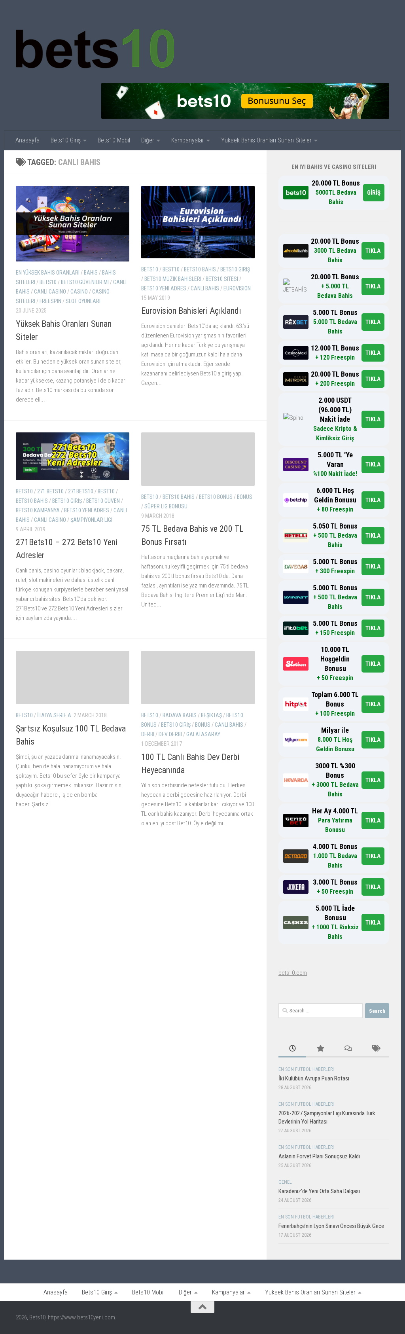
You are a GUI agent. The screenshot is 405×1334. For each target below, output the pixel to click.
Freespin (50, 301)
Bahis (91, 272)
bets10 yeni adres (163, 288)
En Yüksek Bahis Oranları (47, 272)
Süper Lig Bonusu (165, 506)
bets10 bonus (216, 497)
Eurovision (237, 288)
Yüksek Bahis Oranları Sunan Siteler (266, 140)
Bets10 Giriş (66, 140)
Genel (285, 1182)
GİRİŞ (373, 192)
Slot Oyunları (83, 301)
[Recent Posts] (292, 1048)
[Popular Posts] (320, 1048)
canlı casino (50, 291)
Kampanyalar (187, 140)
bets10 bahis (200, 269)
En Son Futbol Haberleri (306, 1069)
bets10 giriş (235, 269)
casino (79, 291)
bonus (244, 497)
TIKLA (372, 250)
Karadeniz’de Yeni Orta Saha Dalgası (319, 1191)
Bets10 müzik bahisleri (172, 279)
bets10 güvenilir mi (85, 282)
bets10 (48, 282)
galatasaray (203, 734)
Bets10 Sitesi (222, 279)
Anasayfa (27, 140)
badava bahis (180, 715)
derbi (147, 734)
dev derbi (170, 734)
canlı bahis (205, 288)
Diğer (147, 140)
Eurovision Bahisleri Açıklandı (191, 311)
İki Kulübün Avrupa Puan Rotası (313, 1078)
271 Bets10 (50, 491)
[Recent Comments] (347, 1048)
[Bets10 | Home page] (95, 47)
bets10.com (292, 972)
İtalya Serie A (54, 715)
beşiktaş (211, 715)
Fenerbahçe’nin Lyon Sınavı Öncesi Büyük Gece (331, 1226)
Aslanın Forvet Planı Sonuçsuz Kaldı (319, 1156)
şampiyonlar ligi (91, 520)
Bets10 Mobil (114, 140)
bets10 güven (103, 501)
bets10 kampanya (38, 510)
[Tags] (375, 1048)
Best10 (171, 269)
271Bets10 (80, 491)
